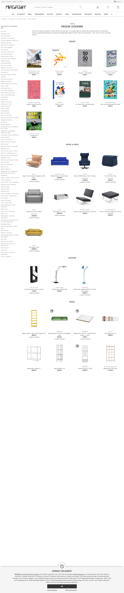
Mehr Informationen (71, 590)
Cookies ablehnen (52, 590)
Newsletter (20, 1)
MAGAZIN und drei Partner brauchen (27, 574)
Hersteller (8, 1)
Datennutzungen (78, 574)
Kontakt (14, 1)
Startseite (4, 19)
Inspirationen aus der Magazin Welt (17, 19)
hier (80, 580)
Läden (3, 1)
